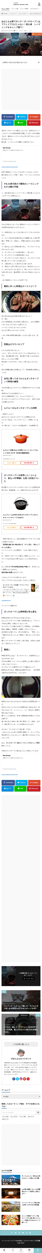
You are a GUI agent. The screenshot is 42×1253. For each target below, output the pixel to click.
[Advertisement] (21, 89)
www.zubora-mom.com (10, 167)
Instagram (21, 1251)
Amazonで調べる (11, 462)
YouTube (29, 1251)
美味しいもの (28, 30)
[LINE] (20, 123)
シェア (12, 1251)
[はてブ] (8, 123)
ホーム (4, 1251)
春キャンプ (5, 1119)
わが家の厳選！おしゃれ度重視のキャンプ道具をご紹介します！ (31, 1191)
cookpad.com (6, 600)
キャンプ (13, 13)
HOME (5, 13)
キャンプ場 (15, 8)
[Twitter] (21, 117)
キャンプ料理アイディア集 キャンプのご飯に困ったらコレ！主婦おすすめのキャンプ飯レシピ (31, 1219)
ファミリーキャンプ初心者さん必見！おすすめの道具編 (31, 1204)
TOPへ (37, 1251)
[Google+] (34, 117)
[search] (38, 1112)
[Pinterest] (33, 123)
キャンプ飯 (23, 1116)
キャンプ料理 (24, 8)
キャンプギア (5, 8)
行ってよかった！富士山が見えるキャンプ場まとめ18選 (31, 1177)
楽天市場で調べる (29, 462)
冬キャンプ (31, 1116)
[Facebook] (8, 117)
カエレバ (10, 455)
